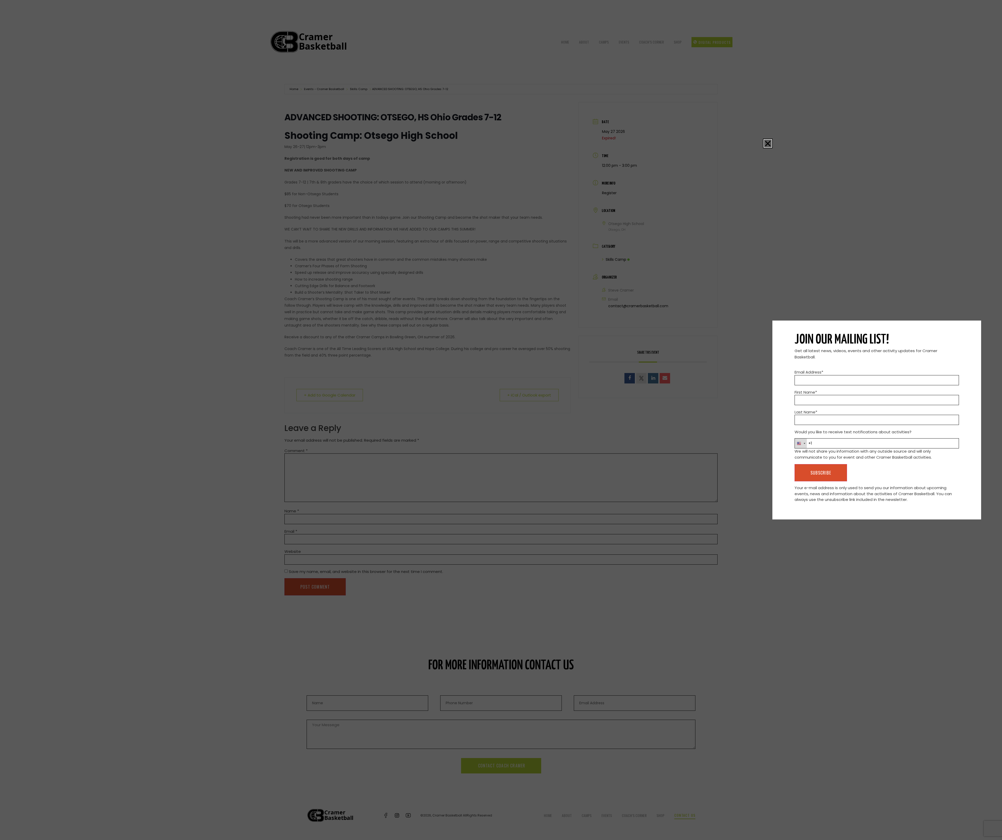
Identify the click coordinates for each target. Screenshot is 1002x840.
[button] (768, 143)
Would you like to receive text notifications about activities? (853, 432)
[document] (501, 420)
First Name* (806, 392)
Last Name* (806, 412)
